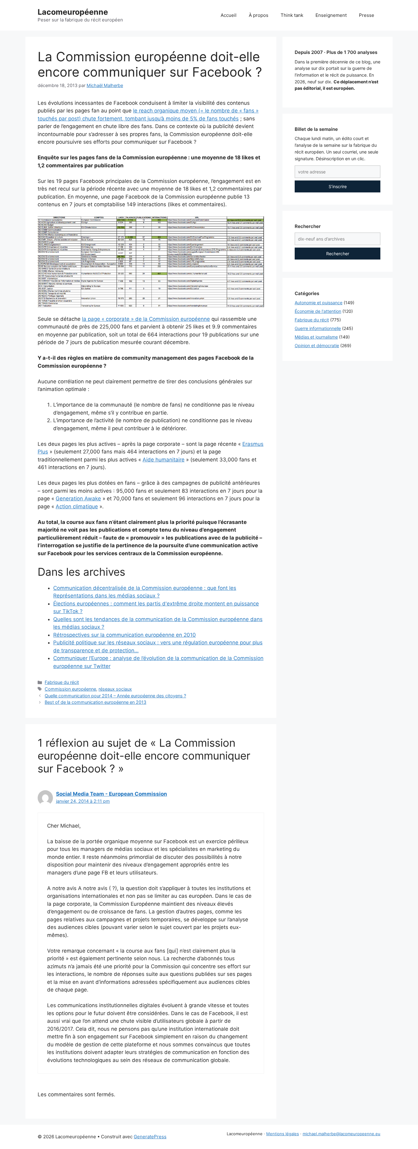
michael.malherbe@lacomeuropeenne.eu (341, 1133)
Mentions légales (282, 1133)
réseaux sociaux (115, 689)
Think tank (292, 15)
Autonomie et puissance (318, 302)
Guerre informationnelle (318, 328)
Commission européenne (70, 689)
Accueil (229, 15)
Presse (366, 15)
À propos (258, 15)
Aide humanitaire (164, 460)
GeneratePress (150, 1137)
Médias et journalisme (316, 336)
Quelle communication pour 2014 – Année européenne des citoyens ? (115, 695)
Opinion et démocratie (317, 345)
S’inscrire (338, 186)
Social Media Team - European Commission (111, 794)
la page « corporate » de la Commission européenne (146, 319)
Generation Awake (78, 498)
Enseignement (331, 15)
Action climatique (77, 506)
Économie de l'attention (318, 311)
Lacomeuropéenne (73, 12)
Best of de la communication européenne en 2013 (95, 702)
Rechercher (337, 253)
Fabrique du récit (62, 682)
